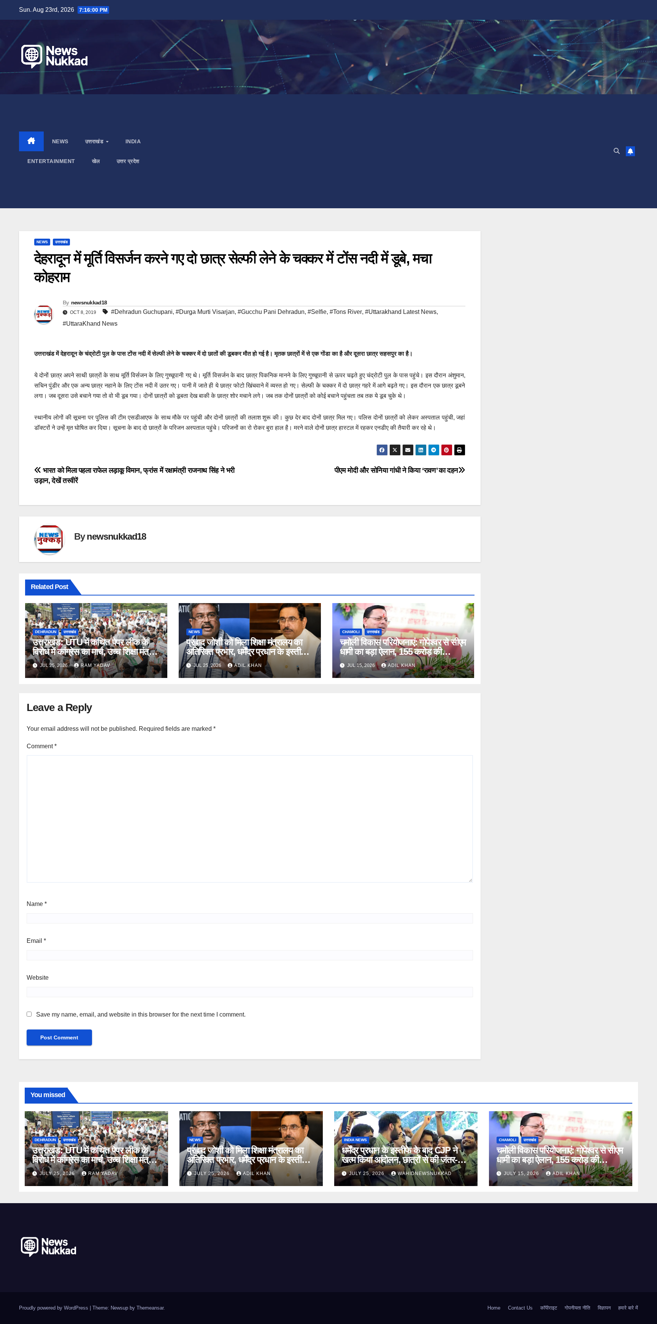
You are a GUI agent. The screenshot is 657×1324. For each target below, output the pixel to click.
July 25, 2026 (58, 1173)
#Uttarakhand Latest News (400, 312)
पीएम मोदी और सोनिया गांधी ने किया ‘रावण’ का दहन (396, 470)
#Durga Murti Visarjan (205, 312)
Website (38, 977)
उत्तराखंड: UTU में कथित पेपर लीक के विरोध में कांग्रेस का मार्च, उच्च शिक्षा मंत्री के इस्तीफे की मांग (93, 651)
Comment (42, 746)
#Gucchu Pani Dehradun (271, 312)
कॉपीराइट (548, 1308)
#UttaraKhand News (90, 323)
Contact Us (520, 1308)
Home (493, 1308)
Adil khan (248, 665)
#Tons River (346, 312)
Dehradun (45, 632)
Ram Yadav (95, 665)
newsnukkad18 (89, 302)
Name (37, 904)
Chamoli (351, 632)
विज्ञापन (604, 1308)
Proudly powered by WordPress (54, 1308)
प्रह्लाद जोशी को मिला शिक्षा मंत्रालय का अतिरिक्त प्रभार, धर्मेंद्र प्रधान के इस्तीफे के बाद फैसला (246, 651)
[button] (617, 151)
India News (355, 1140)
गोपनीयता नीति (577, 1308)
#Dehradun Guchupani (142, 312)
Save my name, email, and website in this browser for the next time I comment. (141, 1014)
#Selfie (317, 312)
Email (36, 941)
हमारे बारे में (628, 1308)
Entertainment (51, 161)
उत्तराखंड (95, 141)
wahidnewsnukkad (425, 1173)
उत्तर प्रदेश (128, 161)
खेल (96, 161)
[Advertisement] (400, 151)
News (60, 141)
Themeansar (149, 1308)
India (133, 141)
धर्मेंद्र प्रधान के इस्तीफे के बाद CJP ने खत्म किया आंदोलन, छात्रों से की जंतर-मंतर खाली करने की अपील (406, 1159)
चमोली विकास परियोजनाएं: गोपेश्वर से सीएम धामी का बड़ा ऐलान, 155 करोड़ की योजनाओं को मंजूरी (403, 651)
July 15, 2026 (522, 1173)
